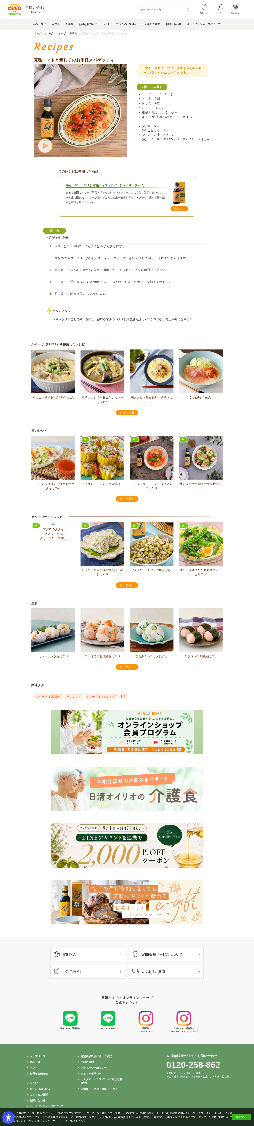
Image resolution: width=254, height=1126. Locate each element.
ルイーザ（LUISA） (49, 696)
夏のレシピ (74, 696)
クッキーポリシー (91, 1073)
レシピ (106, 24)
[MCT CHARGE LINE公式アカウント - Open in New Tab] (108, 1024)
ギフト (56, 24)
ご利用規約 (87, 1061)
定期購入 (69, 954)
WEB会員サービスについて (162, 954)
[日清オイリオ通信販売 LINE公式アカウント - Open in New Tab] (70, 1024)
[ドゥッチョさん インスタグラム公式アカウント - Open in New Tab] (183, 1024)
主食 (123, 696)
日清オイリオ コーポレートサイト (100, 1088)
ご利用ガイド (73, 972)
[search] (188, 10)
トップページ (37, 1056)
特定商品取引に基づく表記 (96, 1056)
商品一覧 (38, 24)
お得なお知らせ (88, 24)
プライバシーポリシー (94, 1067)
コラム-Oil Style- (126, 24)
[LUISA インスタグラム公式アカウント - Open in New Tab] (146, 1024)
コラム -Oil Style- (40, 1088)
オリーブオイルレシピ (101, 696)
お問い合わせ (173, 24)
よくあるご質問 (151, 24)
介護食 (69, 24)
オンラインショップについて (204, 24)
